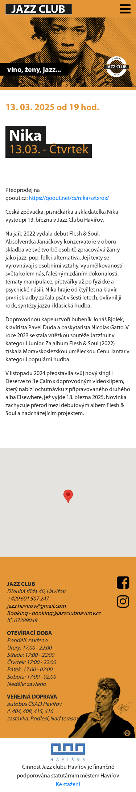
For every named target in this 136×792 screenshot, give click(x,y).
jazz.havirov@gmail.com (36, 606)
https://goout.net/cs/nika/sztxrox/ (69, 198)
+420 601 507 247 (28, 599)
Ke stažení (68, 785)
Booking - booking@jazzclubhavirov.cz (54, 613)
